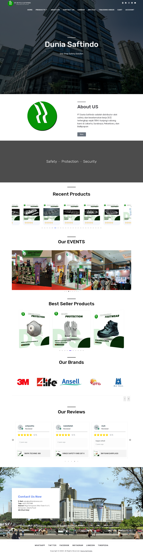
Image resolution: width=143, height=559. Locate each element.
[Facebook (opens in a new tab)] (125, 3)
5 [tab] (78, 461)
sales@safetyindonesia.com (33, 501)
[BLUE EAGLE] (118, 382)
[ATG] (94, 382)
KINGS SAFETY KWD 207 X (35, 453)
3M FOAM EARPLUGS (71, 453)
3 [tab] (71, 461)
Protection (70, 161)
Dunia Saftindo (86, 551)
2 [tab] (68, 461)
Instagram (77, 545)
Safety (51, 161)
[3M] (23, 382)
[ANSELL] (71, 382)
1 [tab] (65, 461)
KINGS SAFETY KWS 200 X (111, 453)
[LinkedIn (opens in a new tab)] (131, 3)
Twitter (52, 545)
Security (90, 161)
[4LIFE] (47, 382)
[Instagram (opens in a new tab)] (128, 3)
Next (130, 440)
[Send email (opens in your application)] (135, 3)
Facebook (64, 545)
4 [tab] (75, 461)
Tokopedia (103, 545)
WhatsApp (40, 545)
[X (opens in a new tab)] (122, 3)
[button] (14, 270)
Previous (13, 440)
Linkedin (90, 545)
